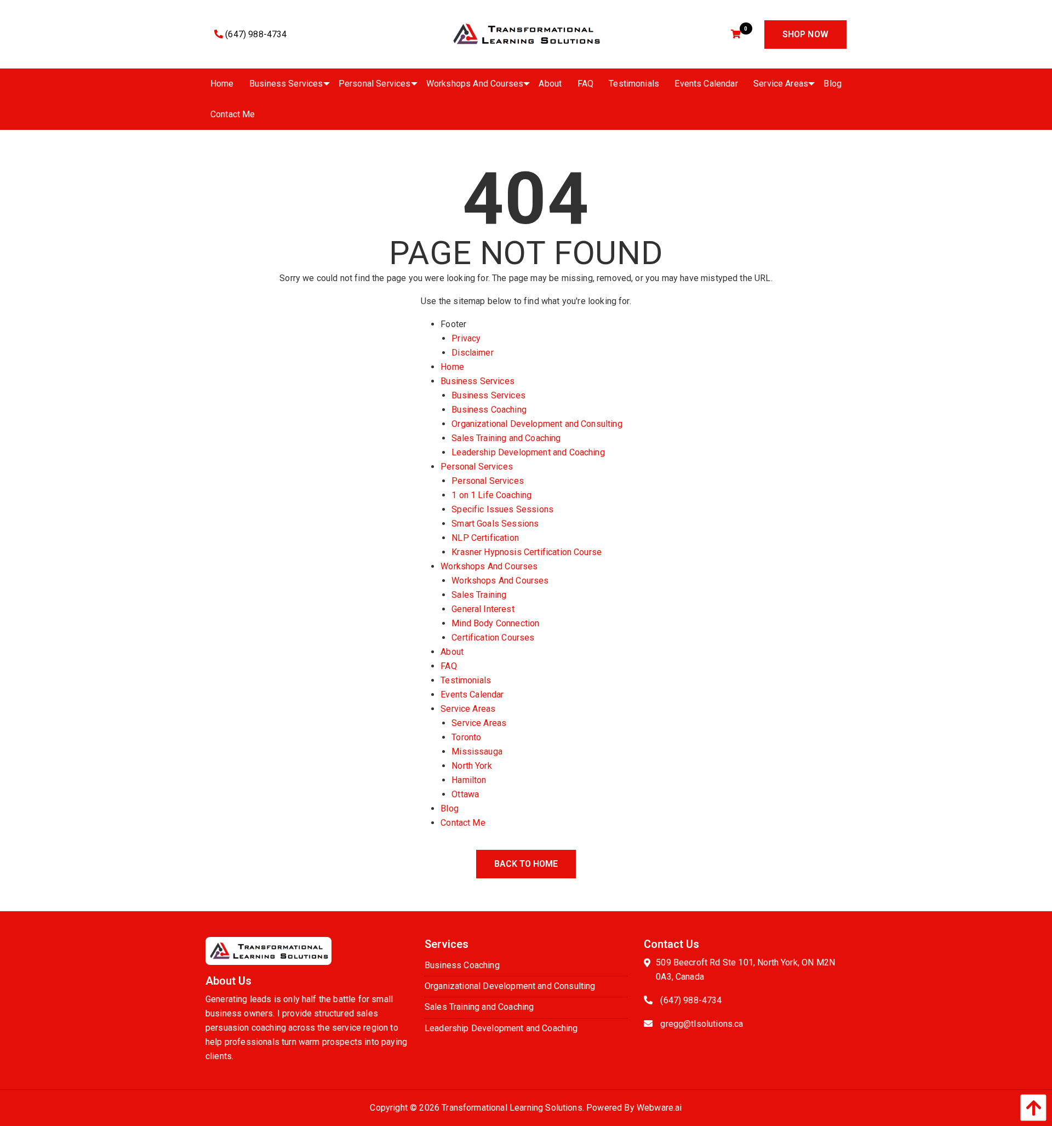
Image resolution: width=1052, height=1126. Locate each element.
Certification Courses (492, 637)
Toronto (466, 737)
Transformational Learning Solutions (512, 1107)
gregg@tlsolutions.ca (701, 1024)
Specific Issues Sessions (502, 509)
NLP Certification (485, 538)
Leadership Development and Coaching (528, 452)
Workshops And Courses (489, 566)
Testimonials (466, 680)
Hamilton (468, 780)
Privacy (466, 338)
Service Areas (468, 709)
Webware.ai (659, 1107)
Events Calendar (472, 694)
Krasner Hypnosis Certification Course (526, 552)
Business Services (477, 381)
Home (452, 367)
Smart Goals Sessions (495, 523)
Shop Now (805, 34)
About (452, 652)
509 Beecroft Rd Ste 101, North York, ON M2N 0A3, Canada (745, 969)
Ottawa (465, 794)
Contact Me (463, 823)
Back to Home (526, 864)
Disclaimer (472, 352)
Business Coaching (489, 409)
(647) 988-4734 (255, 34)
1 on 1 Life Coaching (491, 495)
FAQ (448, 666)
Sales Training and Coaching (506, 438)
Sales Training (478, 595)
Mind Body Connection (495, 623)
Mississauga (476, 751)
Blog (450, 808)
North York (471, 766)
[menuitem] (222, 83)
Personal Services (477, 466)
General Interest (482, 609)
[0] (737, 34)
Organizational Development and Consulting (536, 424)
